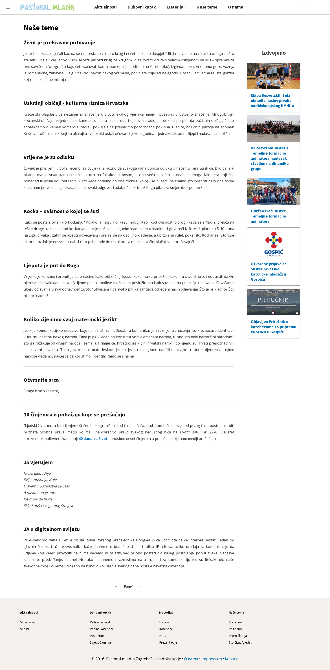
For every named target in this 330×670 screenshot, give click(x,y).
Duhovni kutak (142, 7)
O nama (235, 7)
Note (163, 635)
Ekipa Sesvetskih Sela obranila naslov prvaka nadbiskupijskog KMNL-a (272, 100)
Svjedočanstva (100, 642)
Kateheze (166, 629)
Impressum (211, 658)
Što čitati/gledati (240, 642)
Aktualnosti (105, 7)
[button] (8, 7)
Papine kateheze (102, 629)
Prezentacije (168, 642)
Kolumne (235, 622)
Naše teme (206, 7)
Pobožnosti (98, 635)
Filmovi (164, 622)
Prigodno (235, 629)
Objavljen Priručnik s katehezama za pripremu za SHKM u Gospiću (273, 326)
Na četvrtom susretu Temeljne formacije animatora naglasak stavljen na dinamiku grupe (270, 158)
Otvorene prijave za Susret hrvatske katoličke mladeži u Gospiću (269, 271)
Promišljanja (238, 635)
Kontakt (232, 658)
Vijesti (24, 629)
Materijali (176, 7)
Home (305, 7)
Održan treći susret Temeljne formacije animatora (268, 216)
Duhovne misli (100, 622)
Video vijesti (28, 622)
